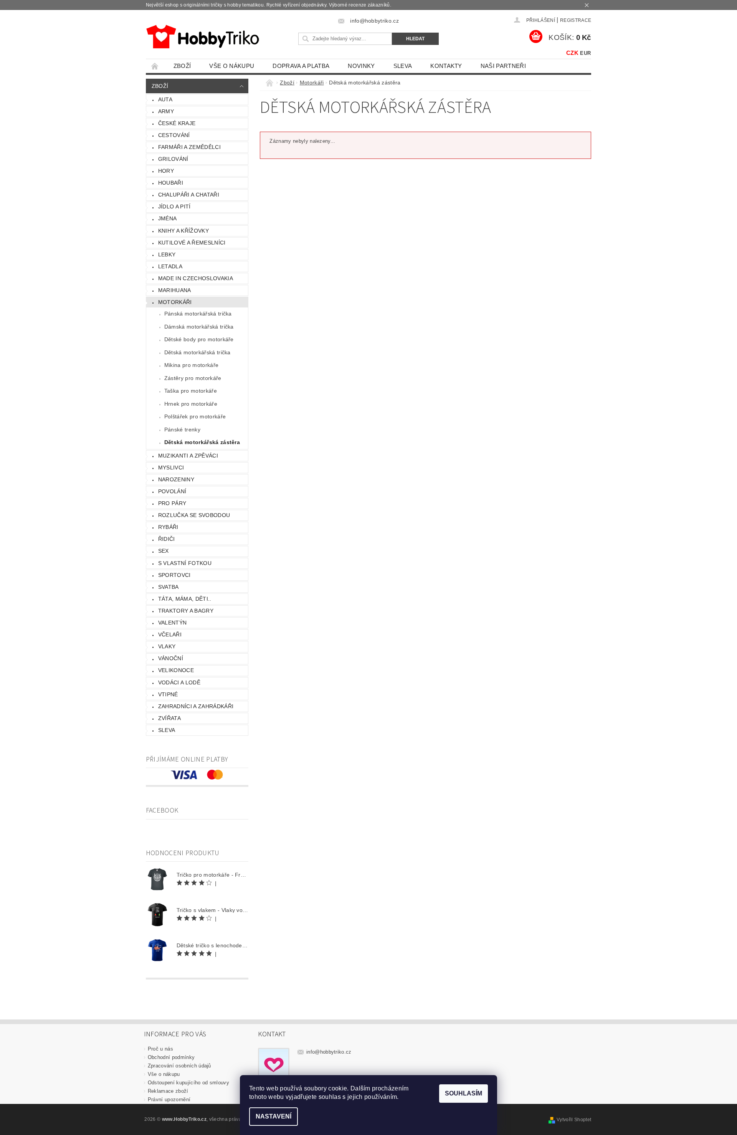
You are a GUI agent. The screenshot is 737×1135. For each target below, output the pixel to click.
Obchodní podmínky (171, 1057)
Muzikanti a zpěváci (188, 456)
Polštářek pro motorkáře (195, 416)
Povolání (172, 491)
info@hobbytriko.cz (329, 1052)
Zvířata (169, 718)
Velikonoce (176, 670)
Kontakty (446, 66)
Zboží (182, 66)
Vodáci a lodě (179, 682)
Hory (166, 171)
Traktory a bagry (185, 611)
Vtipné (168, 694)
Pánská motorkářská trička (198, 314)
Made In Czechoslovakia (195, 278)
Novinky (361, 66)
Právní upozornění (169, 1099)
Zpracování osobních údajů (179, 1066)
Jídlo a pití (174, 206)
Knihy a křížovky (183, 231)
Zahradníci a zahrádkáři (195, 706)
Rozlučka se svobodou (194, 515)
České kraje (177, 123)
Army (166, 111)
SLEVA (402, 66)
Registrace (575, 20)
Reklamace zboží (168, 1091)
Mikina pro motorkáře (191, 365)
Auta (165, 99)
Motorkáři (175, 302)
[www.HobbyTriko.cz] (202, 36)
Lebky (167, 254)
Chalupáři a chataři (188, 195)
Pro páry (172, 503)
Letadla (170, 266)
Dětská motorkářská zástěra (202, 442)
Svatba (168, 587)
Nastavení (273, 1116)
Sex (163, 551)
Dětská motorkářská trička (197, 352)
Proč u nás (160, 1049)
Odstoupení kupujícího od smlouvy (188, 1082)
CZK (572, 53)
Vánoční (170, 658)
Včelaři (170, 634)
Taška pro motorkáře (190, 391)
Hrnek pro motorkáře (190, 404)
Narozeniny (176, 479)
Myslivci (171, 467)
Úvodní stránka (155, 66)
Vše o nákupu (231, 66)
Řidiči (166, 539)
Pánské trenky (182, 429)
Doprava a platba (301, 66)
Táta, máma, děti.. (185, 599)
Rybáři (168, 527)
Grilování (173, 159)
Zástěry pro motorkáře (192, 378)
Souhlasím (463, 1093)
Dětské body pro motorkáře (199, 339)
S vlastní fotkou (185, 563)
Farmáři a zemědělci (189, 147)
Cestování (174, 135)
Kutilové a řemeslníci (192, 243)
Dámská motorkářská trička (199, 327)
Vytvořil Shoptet (574, 1119)
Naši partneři (503, 66)
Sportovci (174, 575)
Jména (167, 218)
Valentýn (172, 623)
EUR (585, 53)
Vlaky (167, 646)
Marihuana (174, 290)
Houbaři (170, 183)
